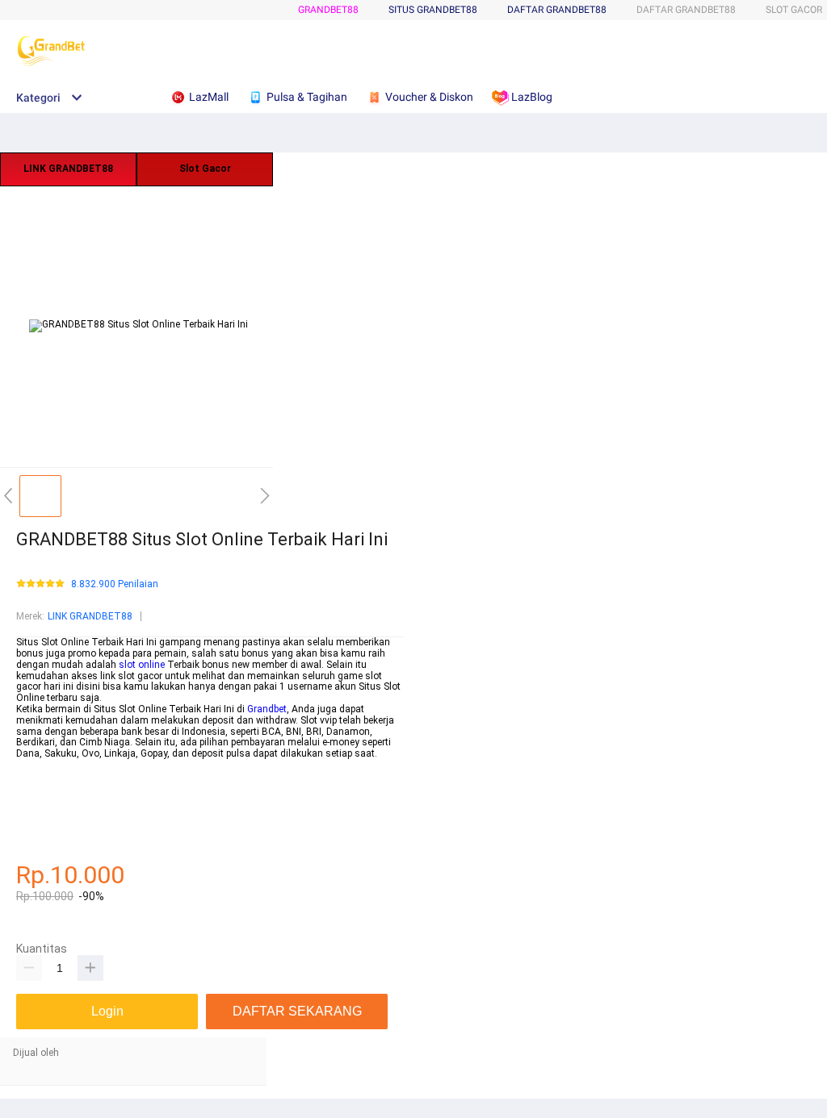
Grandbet (267, 709)
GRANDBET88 (328, 9)
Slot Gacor (205, 168)
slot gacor (38, 764)
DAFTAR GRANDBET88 (557, 9)
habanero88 (42, 787)
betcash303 (42, 776)
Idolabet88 (39, 843)
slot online (142, 664)
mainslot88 (41, 797)
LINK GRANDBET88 (68, 168)
